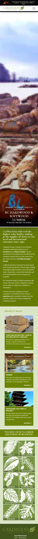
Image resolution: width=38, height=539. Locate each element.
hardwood (6, 252)
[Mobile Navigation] (34, 8)
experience (7, 296)
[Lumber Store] (19, 3)
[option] (19, 119)
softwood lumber (20, 252)
